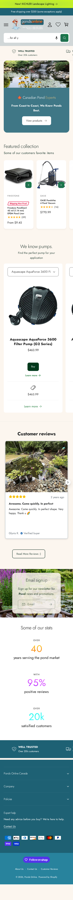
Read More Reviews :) (28, 554)
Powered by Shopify (48, 877)
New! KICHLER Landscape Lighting (34, 4)
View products (34, 121)
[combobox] (36, 38)
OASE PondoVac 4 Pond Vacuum (48, 202)
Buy (33, 366)
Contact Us (10, 826)
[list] (36, 53)
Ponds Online (30, 877)
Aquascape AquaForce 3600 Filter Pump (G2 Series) (33, 341)
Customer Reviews (49, 869)
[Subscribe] (51, 604)
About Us (19, 869)
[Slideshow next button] (68, 482)
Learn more (31, 375)
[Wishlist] (58, 24)
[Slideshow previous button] (5, 482)
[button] (6, 24)
